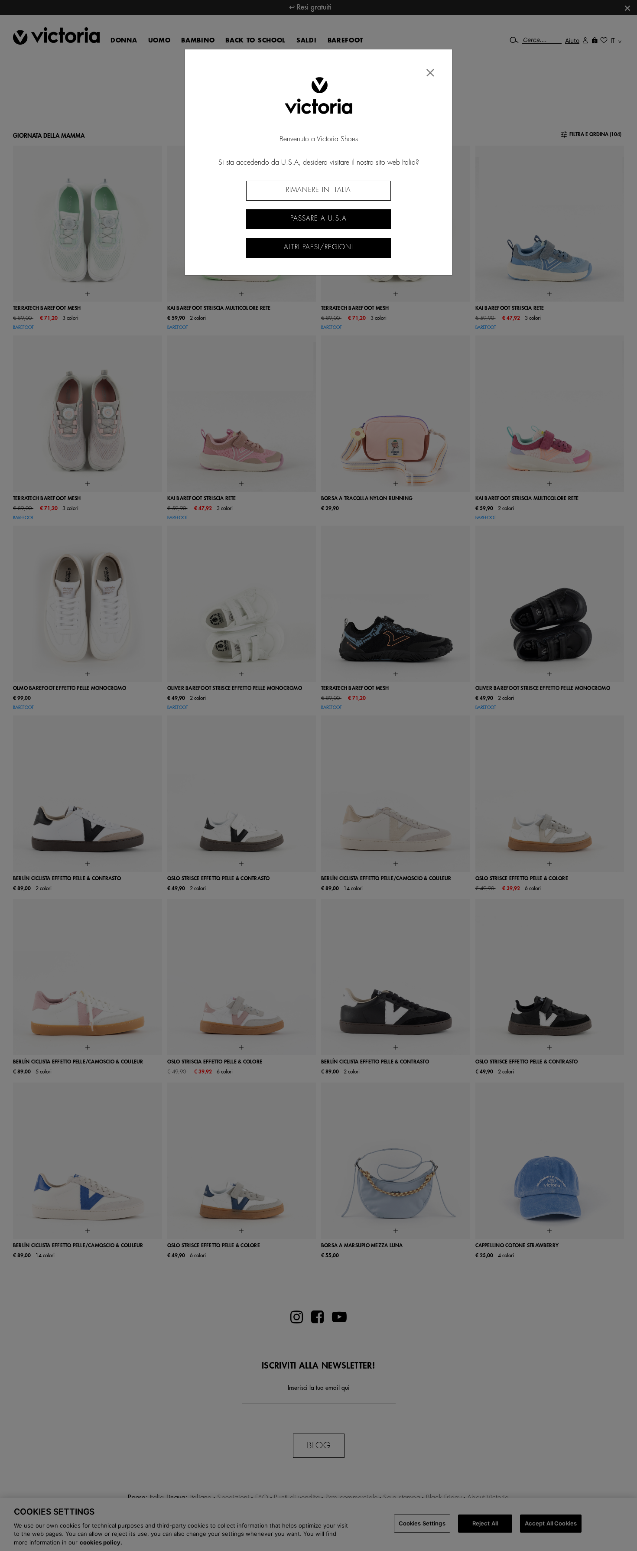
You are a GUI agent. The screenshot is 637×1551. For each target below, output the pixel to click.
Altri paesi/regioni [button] (318, 247)
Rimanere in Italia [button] (318, 190)
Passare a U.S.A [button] (318, 218)
